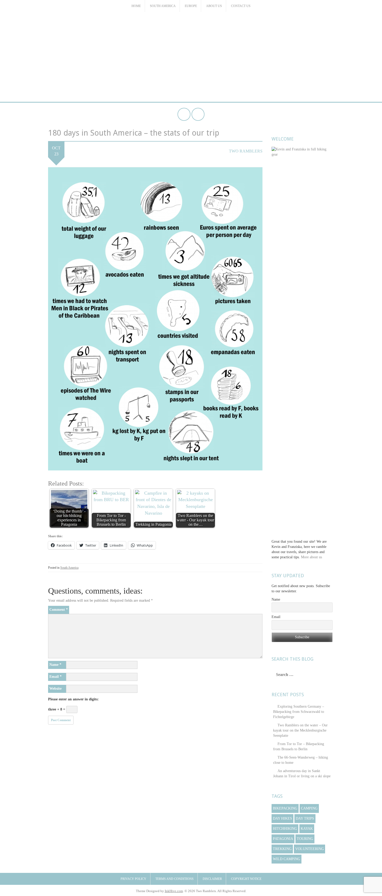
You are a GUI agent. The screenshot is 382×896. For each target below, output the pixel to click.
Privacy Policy (133, 879)
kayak (307, 829)
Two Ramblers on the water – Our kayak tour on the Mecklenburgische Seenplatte (300, 730)
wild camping (286, 859)
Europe (191, 6)
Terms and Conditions (174, 879)
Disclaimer (212, 879)
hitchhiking (285, 829)
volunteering (309, 849)
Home (136, 6)
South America (163, 6)
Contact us (241, 6)
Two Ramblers (191, 29)
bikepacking (285, 808)
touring (305, 839)
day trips (305, 818)
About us (214, 6)
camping (309, 808)
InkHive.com (174, 891)
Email (55, 677)
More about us (311, 557)
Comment (58, 610)
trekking (282, 849)
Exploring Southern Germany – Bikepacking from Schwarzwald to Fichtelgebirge (298, 712)
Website (55, 689)
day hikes (282, 818)
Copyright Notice (246, 879)
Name (55, 665)
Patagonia (283, 839)
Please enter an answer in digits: (73, 699)
